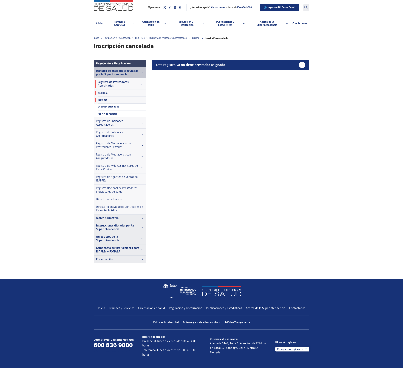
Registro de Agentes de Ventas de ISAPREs (117, 179)
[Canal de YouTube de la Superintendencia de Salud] (180, 7)
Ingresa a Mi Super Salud (281, 7)
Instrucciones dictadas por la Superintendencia (115, 227)
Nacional (103, 93)
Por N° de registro (107, 114)
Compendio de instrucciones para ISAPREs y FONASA (117, 250)
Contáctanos (299, 23)
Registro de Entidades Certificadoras (109, 134)
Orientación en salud (151, 308)
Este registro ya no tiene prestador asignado (190, 64)
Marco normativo (107, 218)
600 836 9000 (244, 7)
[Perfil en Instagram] (175, 7)
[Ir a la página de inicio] (117, 5)
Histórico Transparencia (237, 322)
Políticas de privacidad (166, 322)
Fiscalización (104, 259)
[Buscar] (306, 7)
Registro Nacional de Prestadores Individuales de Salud (116, 190)
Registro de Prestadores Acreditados (168, 38)
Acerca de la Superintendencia (265, 308)
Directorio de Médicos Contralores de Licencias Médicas (119, 209)
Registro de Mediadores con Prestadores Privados (113, 145)
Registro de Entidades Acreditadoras (109, 123)
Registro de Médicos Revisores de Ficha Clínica (117, 167)
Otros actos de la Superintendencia (107, 238)
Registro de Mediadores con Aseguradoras (113, 156)
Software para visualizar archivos (201, 322)
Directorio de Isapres (109, 199)
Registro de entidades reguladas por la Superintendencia (117, 73)
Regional (195, 38)
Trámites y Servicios (121, 308)
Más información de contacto (113, 351)
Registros (140, 38)
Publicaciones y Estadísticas (224, 308)
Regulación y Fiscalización (117, 38)
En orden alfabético (108, 107)
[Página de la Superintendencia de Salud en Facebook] (169, 7)
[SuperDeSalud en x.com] (164, 7)
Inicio (99, 23)
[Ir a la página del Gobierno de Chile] (179, 291)
